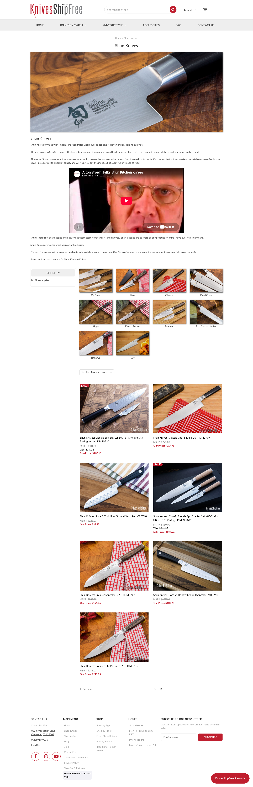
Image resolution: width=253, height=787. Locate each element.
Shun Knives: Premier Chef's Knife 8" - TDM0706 (109, 665)
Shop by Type (104, 725)
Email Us (35, 745)
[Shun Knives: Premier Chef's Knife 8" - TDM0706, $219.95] (114, 637)
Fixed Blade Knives (107, 736)
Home (40, 25)
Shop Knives (70, 730)
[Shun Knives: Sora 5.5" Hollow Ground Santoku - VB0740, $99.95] (114, 487)
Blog (66, 746)
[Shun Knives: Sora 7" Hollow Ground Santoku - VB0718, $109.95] (187, 566)
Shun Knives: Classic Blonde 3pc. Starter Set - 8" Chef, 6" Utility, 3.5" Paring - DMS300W (186, 518)
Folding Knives (104, 741)
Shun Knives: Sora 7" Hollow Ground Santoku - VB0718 (185, 594)
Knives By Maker (71, 25)
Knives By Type (113, 25)
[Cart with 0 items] (204, 9)
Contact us (206, 25)
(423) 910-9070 (39, 739)
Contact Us (70, 752)
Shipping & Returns (74, 768)
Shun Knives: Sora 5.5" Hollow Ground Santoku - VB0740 (113, 516)
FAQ (178, 25)
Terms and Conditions (76, 757)
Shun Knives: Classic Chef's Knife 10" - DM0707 (181, 437)
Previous (87, 688)
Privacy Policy (71, 762)
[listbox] (102, 372)
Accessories (151, 25)
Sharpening (70, 736)
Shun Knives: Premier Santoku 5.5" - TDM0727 (107, 594)
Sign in (191, 9)
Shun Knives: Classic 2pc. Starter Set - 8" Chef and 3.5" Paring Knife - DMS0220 (112, 439)
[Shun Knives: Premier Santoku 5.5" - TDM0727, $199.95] (114, 566)
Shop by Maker (104, 730)
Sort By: (85, 372)
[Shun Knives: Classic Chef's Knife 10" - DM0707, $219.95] (187, 408)
